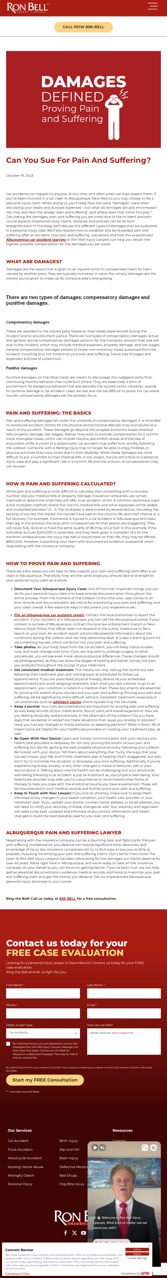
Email (92, 1005)
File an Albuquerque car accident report (49, 615)
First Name (15, 985)
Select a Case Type (19, 1025)
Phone (12, 1005)
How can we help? (100, 1025)
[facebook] (65, 1232)
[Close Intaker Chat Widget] (153, 1147)
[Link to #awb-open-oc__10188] (153, 6)
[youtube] (83, 1232)
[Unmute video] (95, 1147)
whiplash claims (67, 702)
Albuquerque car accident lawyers (36, 240)
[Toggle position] (145, 1147)
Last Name (96, 985)
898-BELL (67, 899)
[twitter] (74, 1232)
